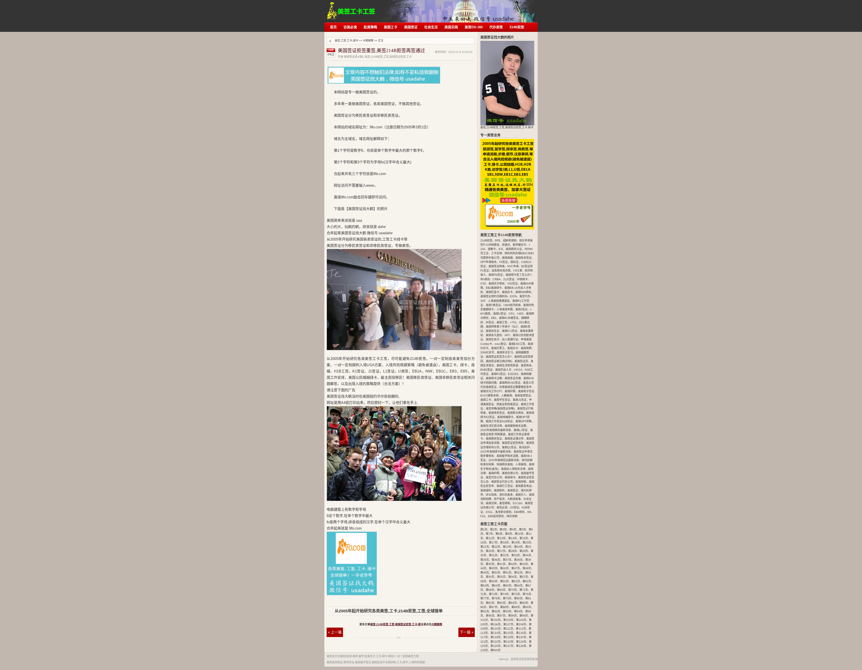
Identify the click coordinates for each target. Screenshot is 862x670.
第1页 (483, 529)
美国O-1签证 (509, 331)
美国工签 (502, 322)
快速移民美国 (505, 464)
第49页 (484, 572)
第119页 (508, 637)
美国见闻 (451, 27)
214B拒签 (517, 27)
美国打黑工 (498, 348)
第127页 (508, 646)
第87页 (493, 607)
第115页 (508, 633)
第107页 (508, 624)
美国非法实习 (505, 352)
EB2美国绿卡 (494, 287)
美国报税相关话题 (515, 425)
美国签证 (411, 27)
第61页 (515, 581)
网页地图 (512, 516)
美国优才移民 (496, 283)
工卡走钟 (496, 253)
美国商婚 (507, 257)
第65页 (507, 585)
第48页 (527, 568)
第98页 (512, 615)
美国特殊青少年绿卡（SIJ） (502, 326)
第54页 (490, 576)
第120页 (521, 637)
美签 (329, 656)
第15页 (523, 538)
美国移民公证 (514, 249)
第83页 (501, 602)
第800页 (495, 650)
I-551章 (517, 270)
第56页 (512, 576)
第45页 (493, 568)
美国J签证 (521, 309)
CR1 (511, 313)
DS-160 (517, 503)
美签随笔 (504, 503)
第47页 (515, 568)
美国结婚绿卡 (505, 417)
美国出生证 (492, 331)
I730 (483, 283)
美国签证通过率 (514, 438)
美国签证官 (521, 361)
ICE (501, 249)
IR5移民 (485, 279)
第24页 (518, 546)
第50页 (496, 572)
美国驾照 (526, 348)
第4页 (512, 529)
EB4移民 (519, 512)
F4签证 (503, 262)
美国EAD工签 (517, 344)
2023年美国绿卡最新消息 (495, 451)
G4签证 (514, 507)
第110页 (495, 628)
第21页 (484, 546)
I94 (529, 512)
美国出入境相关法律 (513, 469)
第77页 (484, 598)
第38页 (518, 559)
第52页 (518, 572)
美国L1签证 (521, 430)
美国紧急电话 (523, 486)
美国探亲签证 (523, 257)
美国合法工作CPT (491, 391)
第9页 (508, 533)
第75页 (515, 594)
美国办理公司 (510, 473)
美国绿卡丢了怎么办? (518, 274)
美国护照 (510, 391)
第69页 (501, 589)
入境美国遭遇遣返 (499, 300)
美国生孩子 (492, 339)
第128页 (521, 646)
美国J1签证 (519, 399)
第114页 (495, 633)
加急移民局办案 (501, 270)
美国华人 (520, 494)
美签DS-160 (474, 27)
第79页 (507, 598)
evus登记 (500, 344)
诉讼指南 (491, 494)
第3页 (503, 529)
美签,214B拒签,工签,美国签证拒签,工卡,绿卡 (351, 8)
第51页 (507, 572)
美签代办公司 (494, 477)
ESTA (513, 296)
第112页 (521, 628)
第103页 (508, 620)
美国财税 (520, 481)
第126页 (495, 646)
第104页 (521, 620)
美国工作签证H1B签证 (499, 421)
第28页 (512, 551)
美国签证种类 (496, 266)
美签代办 (524, 296)
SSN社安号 (487, 352)
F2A (482, 516)
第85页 (523, 602)
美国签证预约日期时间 (493, 296)
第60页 (504, 581)
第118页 (495, 637)
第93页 (507, 611)
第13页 (501, 538)
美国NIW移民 (523, 292)
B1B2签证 (486, 369)
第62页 (527, 581)
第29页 (523, 551)
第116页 (521, 633)
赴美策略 (370, 27)
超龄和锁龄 (510, 240)
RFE (497, 240)
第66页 (518, 585)
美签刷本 (526, 365)
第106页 (495, 624)
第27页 (501, 551)
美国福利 (485, 490)
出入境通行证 (510, 339)
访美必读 (350, 27)
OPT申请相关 (488, 262)
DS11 (489, 512)
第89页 (515, 607)
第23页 (507, 546)
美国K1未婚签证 (509, 318)
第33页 (515, 555)
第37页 (507, 559)
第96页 (490, 615)
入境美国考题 (505, 309)
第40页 (490, 564)
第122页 (495, 641)
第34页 (527, 555)
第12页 (490, 538)
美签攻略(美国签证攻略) (500, 408)
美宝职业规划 (503, 512)
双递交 (506, 244)
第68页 (490, 589)
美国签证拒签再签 (512, 442)
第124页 (521, 641)
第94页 (518, 611)
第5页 (522, 529)
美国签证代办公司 (502, 481)
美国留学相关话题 (507, 456)
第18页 (504, 542)
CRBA (496, 279)
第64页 (496, 585)
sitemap (503, 659)
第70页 (512, 589)
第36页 (496, 559)
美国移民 (499, 490)
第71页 (523, 589)
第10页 (519, 533)
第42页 (512, 564)
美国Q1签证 (509, 447)
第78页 (496, 598)
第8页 (498, 533)
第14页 (512, 538)
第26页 (490, 551)
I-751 (513, 322)
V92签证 (512, 283)
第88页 (504, 607)
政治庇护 (524, 447)
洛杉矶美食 (506, 494)
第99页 (523, 615)
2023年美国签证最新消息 (503, 460)
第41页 (501, 564)
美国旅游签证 (523, 395)
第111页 (508, 628)
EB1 (493, 318)
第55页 (501, 576)
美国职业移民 (515, 412)
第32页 (504, 555)
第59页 (493, 581)
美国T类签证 (493, 305)
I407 (507, 335)
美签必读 (502, 507)
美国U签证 (499, 313)
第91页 (484, 611)
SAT (482, 300)
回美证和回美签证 (507, 404)
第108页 (521, 624)
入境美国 (520, 464)
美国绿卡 (510, 477)
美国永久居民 (494, 335)
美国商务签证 (496, 412)
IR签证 (490, 322)
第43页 (523, 564)
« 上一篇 (335, 632)
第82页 (490, 602)
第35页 (484, 559)
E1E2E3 (513, 374)
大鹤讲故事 (514, 499)
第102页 (495, 620)
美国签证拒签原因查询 (524, 659)
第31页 (493, 555)
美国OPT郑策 (523, 421)
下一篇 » (466, 632)
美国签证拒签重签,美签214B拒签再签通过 (381, 50)
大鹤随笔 (368, 40)
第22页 (496, 546)
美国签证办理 (513, 378)
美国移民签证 (494, 438)
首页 (333, 27)
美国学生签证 (502, 399)
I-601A (518, 369)
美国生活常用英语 (507, 365)
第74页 (504, 594)
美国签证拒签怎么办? (499, 356)
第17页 (493, 542)
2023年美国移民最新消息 (495, 430)
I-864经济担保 (512, 305)
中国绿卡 (522, 279)
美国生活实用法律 (491, 425)
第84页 (512, 602)
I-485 (520, 313)
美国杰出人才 (503, 369)
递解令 (492, 249)
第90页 (527, 607)
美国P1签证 (498, 374)
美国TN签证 (495, 274)
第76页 (527, 594)
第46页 (504, 568)
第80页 (518, 598)
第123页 (508, 641)
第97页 (501, 615)
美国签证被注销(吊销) (499, 361)
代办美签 (496, 27)
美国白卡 (507, 292)
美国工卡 (390, 27)
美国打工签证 (505, 486)
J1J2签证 (508, 279)
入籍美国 (506, 395)
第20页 (527, 542)
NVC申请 (513, 266)
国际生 (514, 262)
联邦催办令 (519, 244)
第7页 (489, 533)
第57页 (523, 576)
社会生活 (431, 27)
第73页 (493, 594)
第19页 (515, 542)
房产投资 (499, 499)
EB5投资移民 (496, 516)
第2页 (493, 529)
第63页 (484, 585)
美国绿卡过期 (494, 378)
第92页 (496, 611)
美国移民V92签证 (509, 382)
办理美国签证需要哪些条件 (515, 387)
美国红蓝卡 (492, 292)
